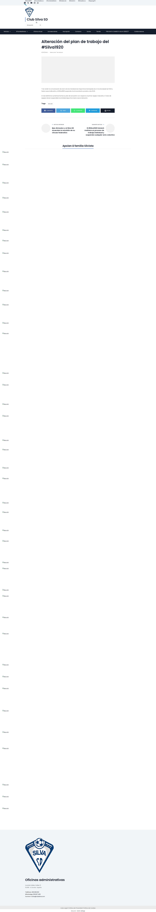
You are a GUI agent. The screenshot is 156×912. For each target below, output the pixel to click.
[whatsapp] (38, 3)
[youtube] (31, 3)
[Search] (40, 25)
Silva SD (50, 104)
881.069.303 (35, 892)
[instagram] (35, 3)
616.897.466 (37, 894)
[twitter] (28, 3)
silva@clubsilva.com (38, 896)
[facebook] (25, 3)
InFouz (83, 911)
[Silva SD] (29, 12)
